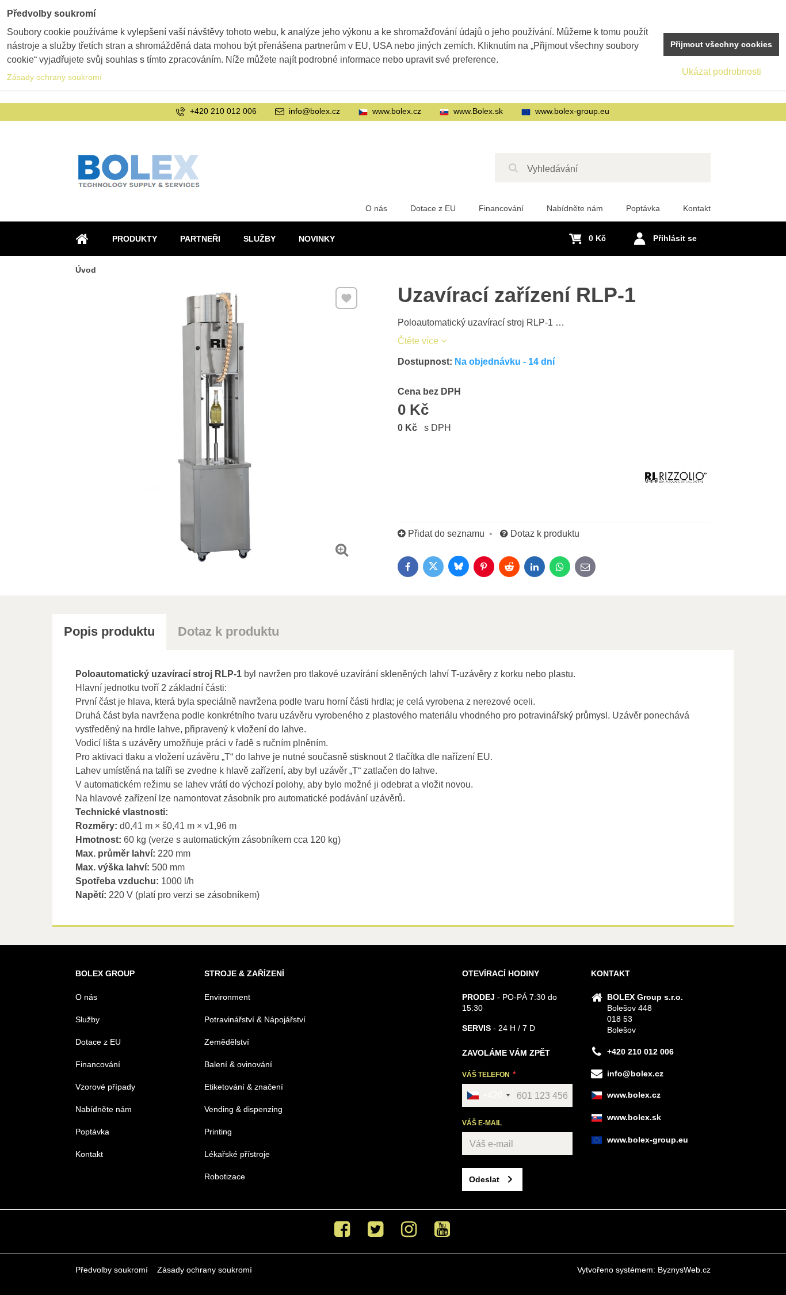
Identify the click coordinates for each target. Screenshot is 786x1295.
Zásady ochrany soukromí (204, 1269)
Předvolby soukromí (111, 1269)
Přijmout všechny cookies (721, 44)
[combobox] (488, 1095)
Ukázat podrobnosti (721, 72)
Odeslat (484, 1179)
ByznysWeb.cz (684, 1269)
